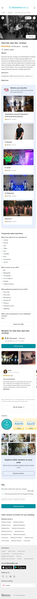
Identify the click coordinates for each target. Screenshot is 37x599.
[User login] (34, 7)
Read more (4, 80)
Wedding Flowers (19, 531)
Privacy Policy (21, 551)
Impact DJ (8, 219)
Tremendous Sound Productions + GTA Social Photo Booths (17, 115)
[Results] (2, 17)
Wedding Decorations (16, 537)
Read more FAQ (18, 324)
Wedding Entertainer (6, 531)
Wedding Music (5, 528)
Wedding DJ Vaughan (19, 499)
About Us (18, 556)
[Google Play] (20, 568)
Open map (30, 491)
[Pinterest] (10, 576)
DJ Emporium (9, 193)
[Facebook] (2, 576)
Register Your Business (7, 556)
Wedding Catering (6, 522)
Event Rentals (5, 540)
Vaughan (10, 12)
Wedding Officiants (16, 540)
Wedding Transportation (18, 528)
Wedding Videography (19, 534)
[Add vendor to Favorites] (34, 17)
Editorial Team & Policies (8, 558)
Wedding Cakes (29, 537)
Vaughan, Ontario (9, 49)
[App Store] (7, 568)
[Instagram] (14, 576)
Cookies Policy (5, 553)
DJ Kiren (8, 168)
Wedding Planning (6, 534)
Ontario (3, 12)
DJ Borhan (8, 142)
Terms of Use (11, 551)
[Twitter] (6, 576)
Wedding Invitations (18, 522)
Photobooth (27, 540)
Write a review (18, 346)
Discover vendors (18, 473)
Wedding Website (28, 558)
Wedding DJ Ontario (7, 499)
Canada (8, 585)
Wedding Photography (19, 525)
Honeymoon (4, 537)
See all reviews (17, 407)
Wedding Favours (6, 525)
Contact (3, 551)
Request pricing (18, 506)
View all (31, 36)
